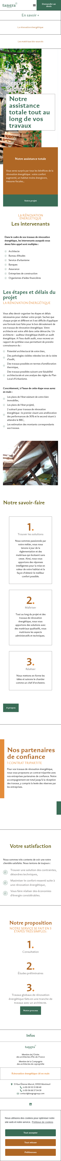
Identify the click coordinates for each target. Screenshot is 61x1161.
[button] (34, 5)
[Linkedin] (30, 1104)
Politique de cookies (42, 1122)
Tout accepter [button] (30, 1133)
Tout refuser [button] (30, 1142)
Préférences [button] (31, 1152)
